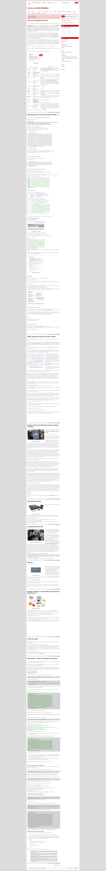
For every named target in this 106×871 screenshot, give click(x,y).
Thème (70, 868)
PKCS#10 (28, 91)
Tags (74, 16)
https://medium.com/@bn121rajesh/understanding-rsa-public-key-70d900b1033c (39, 124)
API (42, 93)
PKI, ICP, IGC (53, 112)
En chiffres (63, 53)
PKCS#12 (28, 96)
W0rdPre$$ (43, 2)
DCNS (55, 2)
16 (70, 31)
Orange (74, 11)
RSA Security (45, 26)
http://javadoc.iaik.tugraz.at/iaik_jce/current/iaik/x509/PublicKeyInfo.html (38, 123)
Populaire (63, 16)
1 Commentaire (58, 334)
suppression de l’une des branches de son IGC (52, 342)
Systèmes (33, 13)
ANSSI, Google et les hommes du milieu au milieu (41, 336)
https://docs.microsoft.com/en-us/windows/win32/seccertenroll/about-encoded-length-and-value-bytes (42, 122)
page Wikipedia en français (32, 385)
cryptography (30, 25)
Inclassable (46, 11)
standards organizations (50, 30)
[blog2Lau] (38, 7)
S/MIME (56, 82)
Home (29, 2)
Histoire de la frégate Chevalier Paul (67, 46)
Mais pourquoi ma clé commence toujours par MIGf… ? (43, 114)
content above (49, 310)
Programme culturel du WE (35, 526)
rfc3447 (36, 253)
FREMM (29, 4)
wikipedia (42, 653)
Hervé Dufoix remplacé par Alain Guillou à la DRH (69, 56)
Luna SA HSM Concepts (34, 501)
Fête (42, 11)
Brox (32, 11)
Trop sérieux (39, 13)
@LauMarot (29, 493)
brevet (51, 36)
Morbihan (59, 11)
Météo (55, 11)
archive (45, 108)
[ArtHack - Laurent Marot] (75, 868)
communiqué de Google (36, 343)
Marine (51, 11)
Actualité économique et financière (67, 52)
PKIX (30, 31)
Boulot (29, 11)
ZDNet (48, 344)
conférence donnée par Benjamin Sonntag (51, 431)
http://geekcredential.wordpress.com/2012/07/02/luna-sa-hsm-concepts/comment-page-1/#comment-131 (43, 515)
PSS (52, 69)
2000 (58, 36)
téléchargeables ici (51, 495)
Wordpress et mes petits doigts (41, 868)
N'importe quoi (69, 11)
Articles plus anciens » (57, 865)
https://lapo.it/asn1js (30, 121)
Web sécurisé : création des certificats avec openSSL (42, 658)
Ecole (39, 11)
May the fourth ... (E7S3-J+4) (66, 20)
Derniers (66, 16)
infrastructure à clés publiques (51, 80)
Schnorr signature (42, 28)
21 (53, 36)
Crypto (50, 334)
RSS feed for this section (32, 17)
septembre (55, 36)
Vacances (43, 13)
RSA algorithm (35, 28)
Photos (63, 47)
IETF (58, 30)
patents (28, 28)
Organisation (63, 55)
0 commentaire (58, 112)
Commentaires (71, 16)
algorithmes (37, 36)
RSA (41, 36)
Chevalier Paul (50, 2)
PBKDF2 (57, 75)
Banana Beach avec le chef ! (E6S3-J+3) (68, 22)
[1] (43, 108)
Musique (63, 11)
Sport (29, 13)
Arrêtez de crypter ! (32, 639)
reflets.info (50, 347)
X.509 (41, 78)
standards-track (37, 30)
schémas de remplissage (45, 69)
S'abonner (63, 18)
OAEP (50, 69)
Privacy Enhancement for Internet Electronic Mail (42, 117)
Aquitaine (63, 66)
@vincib (46, 432)
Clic (35, 11)
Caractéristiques (64, 44)
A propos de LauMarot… (36, 2)
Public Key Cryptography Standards (37, 20)
